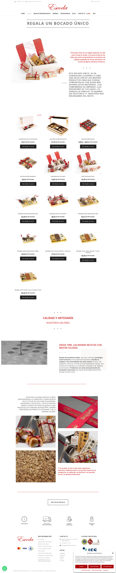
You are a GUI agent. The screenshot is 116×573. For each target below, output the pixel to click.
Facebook (62, 555)
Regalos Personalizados (42, 13)
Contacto (81, 13)
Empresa (55, 13)
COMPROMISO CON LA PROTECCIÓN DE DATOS (44, 560)
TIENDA (29, 13)
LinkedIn (62, 557)
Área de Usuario (96, 1)
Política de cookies (86, 570)
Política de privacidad (97, 570)
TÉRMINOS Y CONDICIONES (45, 555)
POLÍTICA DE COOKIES (44, 558)
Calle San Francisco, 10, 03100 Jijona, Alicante (69, 540)
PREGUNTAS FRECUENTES (45, 541)
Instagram (62, 553)
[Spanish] (90, 13)
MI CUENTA (41, 539)
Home (23, 13)
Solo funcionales (94, 566)
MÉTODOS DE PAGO (43, 544)
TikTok (61, 559)
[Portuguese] (88, 13)
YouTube (62, 560)
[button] (113, 553)
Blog (74, 13)
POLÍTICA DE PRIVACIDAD (45, 553)
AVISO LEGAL (41, 551)
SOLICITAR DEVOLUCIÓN (44, 548)
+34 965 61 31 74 (20, 1)
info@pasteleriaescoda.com (34, 1)
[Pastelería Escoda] (58, 7)
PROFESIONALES (65, 13)
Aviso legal (105, 570)
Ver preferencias (107, 566)
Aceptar (81, 566)
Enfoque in (53, 570)
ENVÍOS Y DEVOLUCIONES (45, 546)
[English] (87, 13)
